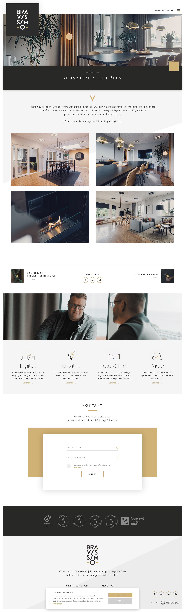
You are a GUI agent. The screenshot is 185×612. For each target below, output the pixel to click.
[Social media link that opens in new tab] (154, 594)
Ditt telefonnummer (76, 457)
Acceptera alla (120, 595)
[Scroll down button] (174, 66)
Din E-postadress (74, 448)
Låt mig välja (57, 604)
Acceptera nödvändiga (120, 601)
